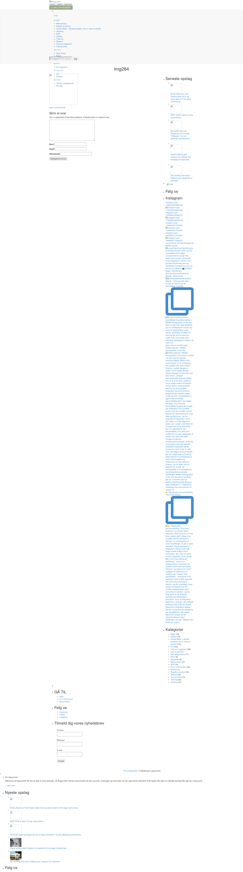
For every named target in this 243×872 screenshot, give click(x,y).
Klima (173, 656)
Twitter (62, 714)
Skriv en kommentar (57, 107)
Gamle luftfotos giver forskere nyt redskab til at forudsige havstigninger (181, 157)
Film (55, 59)
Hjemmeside (54, 154)
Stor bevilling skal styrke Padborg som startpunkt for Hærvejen (182, 178)
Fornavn (60, 730)
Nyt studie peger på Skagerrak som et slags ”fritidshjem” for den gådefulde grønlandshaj (180, 135)
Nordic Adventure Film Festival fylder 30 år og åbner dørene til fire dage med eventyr (181, 98)
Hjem (61, 696)
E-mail (60, 750)
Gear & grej (57, 50)
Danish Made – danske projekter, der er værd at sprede (78, 28)
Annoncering (64, 701)
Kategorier (57, 20)
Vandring (59, 31)
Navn (51, 144)
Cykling (59, 36)
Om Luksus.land (66, 699)
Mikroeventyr (61, 23)
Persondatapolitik (130, 771)
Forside (56, 16)
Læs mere (11, 785)
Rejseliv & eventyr (63, 26)
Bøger (58, 55)
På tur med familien (178, 667)
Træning (59, 38)
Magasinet (57, 63)
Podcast (174, 669)
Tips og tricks (61, 46)
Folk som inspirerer (64, 44)
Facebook (63, 712)
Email (52, 149)
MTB (58, 33)
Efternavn (61, 740)
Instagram (63, 717)
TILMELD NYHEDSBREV (61, 7)
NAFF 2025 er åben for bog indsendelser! (27, 821)
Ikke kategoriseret (178, 654)
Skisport (59, 41)
